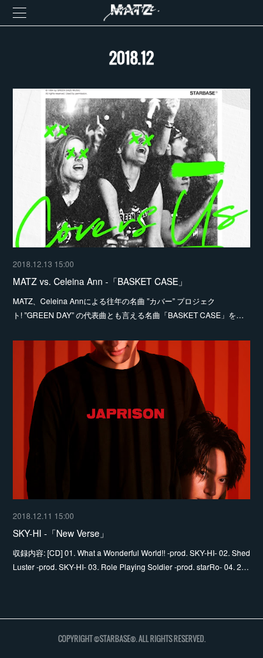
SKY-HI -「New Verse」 (61, 533)
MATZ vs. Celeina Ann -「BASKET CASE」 (100, 281)
